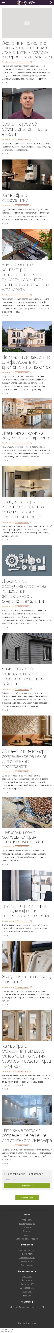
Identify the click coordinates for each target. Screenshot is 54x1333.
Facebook (27, 1276)
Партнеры (27, 1227)
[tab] (27, 2)
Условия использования (27, 1239)
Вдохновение (27, 1265)
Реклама (27, 1235)
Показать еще (27, 1198)
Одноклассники (27, 1288)
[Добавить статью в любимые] (31, 62)
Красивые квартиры (27, 1250)
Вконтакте (27, 1280)
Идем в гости (27, 1254)
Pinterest (27, 1295)
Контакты (27, 1231)
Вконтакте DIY (27, 1284)
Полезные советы (23, 62)
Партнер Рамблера (27, 1323)
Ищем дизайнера (27, 1223)
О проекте (27, 1220)
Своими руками (27, 1261)
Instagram (27, 1292)
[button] (51, 3)
